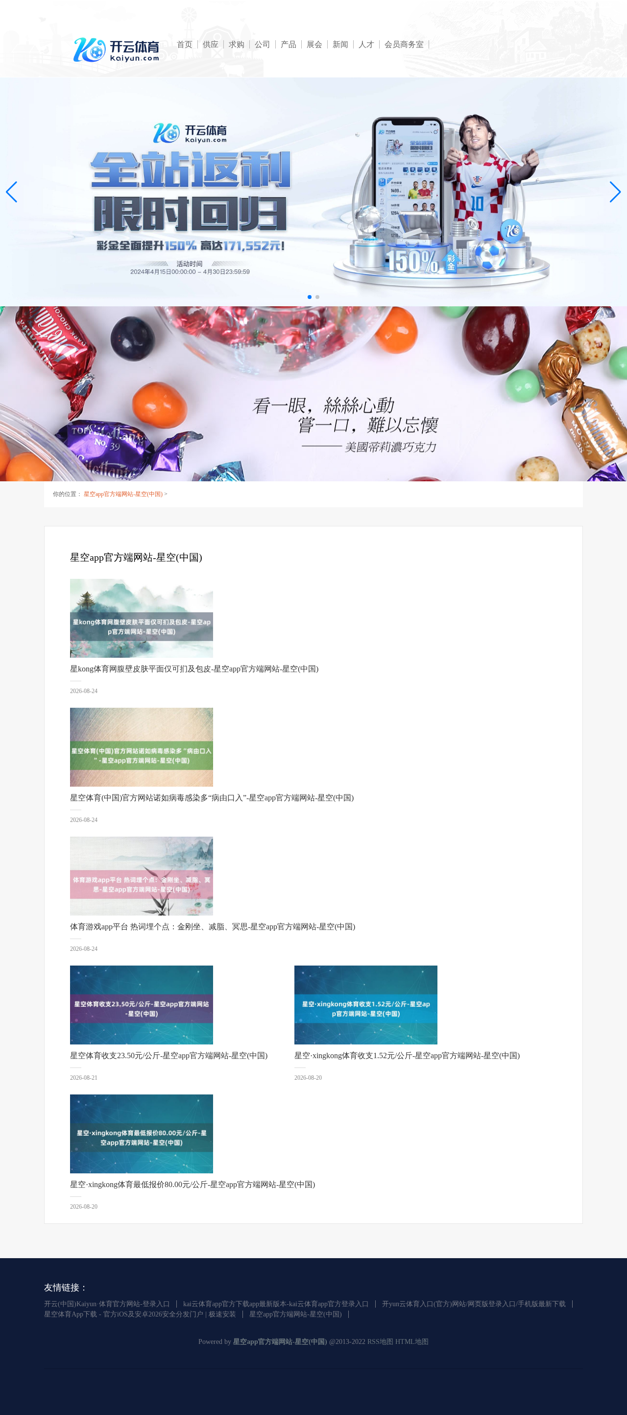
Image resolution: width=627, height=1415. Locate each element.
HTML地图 (412, 1341)
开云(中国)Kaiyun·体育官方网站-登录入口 (107, 1304)
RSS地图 (380, 1341)
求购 (236, 44)
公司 (262, 44)
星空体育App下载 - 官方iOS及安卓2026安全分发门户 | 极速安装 (140, 1314)
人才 (366, 44)
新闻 (340, 44)
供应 (210, 44)
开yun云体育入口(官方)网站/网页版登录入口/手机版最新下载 (474, 1304)
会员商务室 (404, 44)
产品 (288, 44)
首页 (185, 44)
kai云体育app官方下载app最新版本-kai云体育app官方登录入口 (276, 1304)
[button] (615, 191)
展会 (314, 44)
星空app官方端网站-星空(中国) (123, 494)
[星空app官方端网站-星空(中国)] (117, 49)
